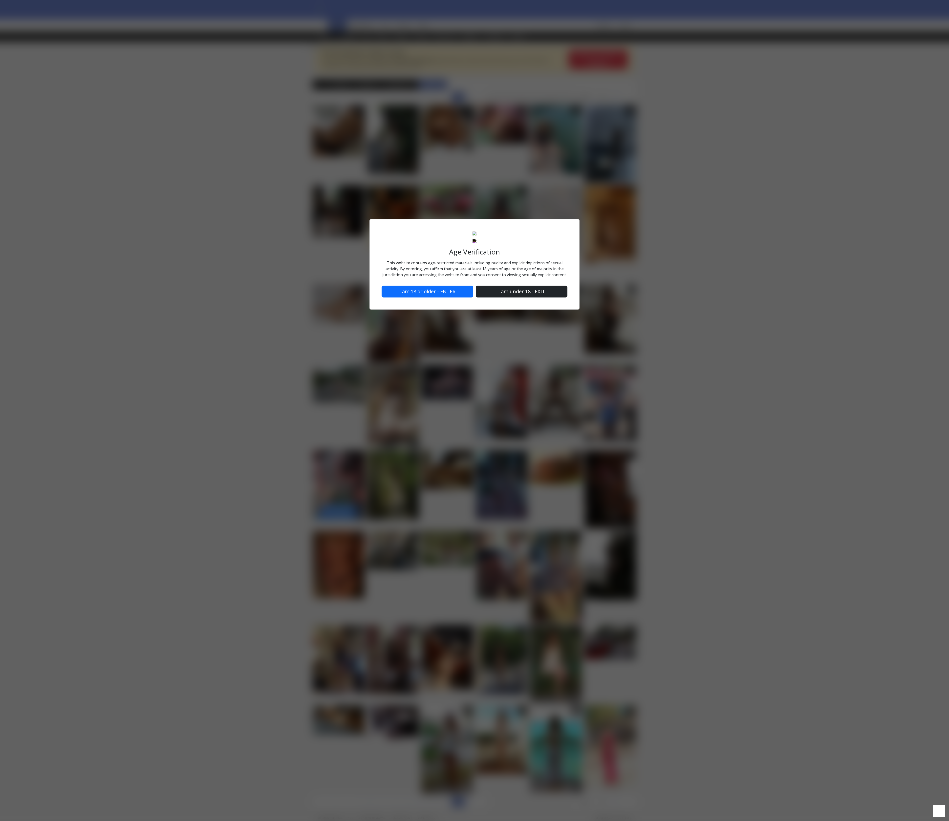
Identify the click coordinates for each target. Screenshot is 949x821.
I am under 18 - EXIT (521, 291)
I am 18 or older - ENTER (427, 291)
